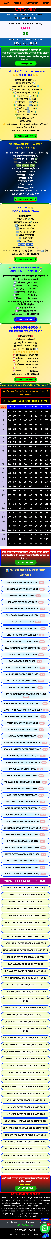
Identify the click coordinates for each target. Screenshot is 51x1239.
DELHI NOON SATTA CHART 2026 (25, 641)
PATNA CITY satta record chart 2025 (25, 1059)
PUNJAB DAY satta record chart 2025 (25, 971)
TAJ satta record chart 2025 (26, 929)
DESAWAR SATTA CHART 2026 (25, 602)
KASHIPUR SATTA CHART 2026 (25, 654)
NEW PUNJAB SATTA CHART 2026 (25, 841)
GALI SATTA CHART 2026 (25, 595)
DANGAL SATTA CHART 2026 (25, 687)
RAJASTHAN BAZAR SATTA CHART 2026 (25, 710)
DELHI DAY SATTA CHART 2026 (25, 775)
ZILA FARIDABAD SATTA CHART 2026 (25, 762)
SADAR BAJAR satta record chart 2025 (25, 1008)
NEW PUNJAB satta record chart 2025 (25, 1142)
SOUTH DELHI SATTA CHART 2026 (25, 801)
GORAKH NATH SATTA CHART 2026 (25, 716)
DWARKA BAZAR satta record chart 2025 (25, 1156)
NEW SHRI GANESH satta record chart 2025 (25, 1086)
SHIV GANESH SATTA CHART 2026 (25, 821)
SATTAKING (32, 3)
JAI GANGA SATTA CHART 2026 (25, 729)
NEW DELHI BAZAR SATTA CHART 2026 (25, 703)
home (7, 1222)
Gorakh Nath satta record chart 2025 (25, 1052)
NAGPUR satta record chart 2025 (25, 1093)
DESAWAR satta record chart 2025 (25, 908)
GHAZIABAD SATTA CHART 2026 (25, 589)
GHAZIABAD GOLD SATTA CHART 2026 (25, 828)
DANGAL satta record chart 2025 (25, 1015)
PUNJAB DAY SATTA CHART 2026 (25, 667)
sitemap (42, 1222)
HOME (5, 3)
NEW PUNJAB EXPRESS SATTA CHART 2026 (25, 695)
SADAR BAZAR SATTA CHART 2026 (25, 628)
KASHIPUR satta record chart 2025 (25, 957)
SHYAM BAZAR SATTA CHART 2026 (25, 874)
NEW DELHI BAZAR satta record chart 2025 (25, 1038)
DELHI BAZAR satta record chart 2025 (25, 915)
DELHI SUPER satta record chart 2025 (25, 1149)
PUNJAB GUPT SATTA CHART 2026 (25, 815)
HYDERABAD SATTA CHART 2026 (25, 834)
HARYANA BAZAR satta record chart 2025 (25, 1079)
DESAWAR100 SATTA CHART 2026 (25, 756)
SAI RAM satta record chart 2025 (25, 1072)
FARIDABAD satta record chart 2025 (25, 888)
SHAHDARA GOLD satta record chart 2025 (25, 1128)
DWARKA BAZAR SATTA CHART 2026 (25, 808)
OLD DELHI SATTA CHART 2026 (25, 681)
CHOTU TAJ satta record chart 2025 (25, 936)
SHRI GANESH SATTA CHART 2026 (25, 615)
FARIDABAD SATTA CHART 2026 (25, 582)
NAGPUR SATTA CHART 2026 (25, 769)
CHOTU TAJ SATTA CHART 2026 (25, 635)
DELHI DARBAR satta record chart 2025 (25, 1169)
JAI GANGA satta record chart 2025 (25, 1065)
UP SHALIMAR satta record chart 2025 (25, 1022)
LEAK (46, 3)
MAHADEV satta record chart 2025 (25, 1107)
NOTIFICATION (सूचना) (25, 1225)
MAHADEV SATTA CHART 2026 (25, 788)
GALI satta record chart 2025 (25, 901)
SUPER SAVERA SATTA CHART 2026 (25, 854)
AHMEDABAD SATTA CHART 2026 (25, 867)
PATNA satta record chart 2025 (25, 964)
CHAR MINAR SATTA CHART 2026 (25, 674)
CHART (17, 3)
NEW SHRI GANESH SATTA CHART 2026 (25, 749)
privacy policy (18, 1222)
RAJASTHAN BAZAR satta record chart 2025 (25, 1045)
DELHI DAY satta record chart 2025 (25, 1100)
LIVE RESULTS (25, 43)
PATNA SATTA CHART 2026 (25, 661)
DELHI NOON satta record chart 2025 (25, 943)
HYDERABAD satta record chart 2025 (25, 1135)
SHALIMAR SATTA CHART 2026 (25, 795)
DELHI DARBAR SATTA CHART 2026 (25, 847)
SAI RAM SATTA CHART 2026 (25, 736)
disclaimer (32, 1222)
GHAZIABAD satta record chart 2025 (25, 895)
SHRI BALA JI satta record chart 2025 (25, 1163)
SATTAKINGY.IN (25, 18)
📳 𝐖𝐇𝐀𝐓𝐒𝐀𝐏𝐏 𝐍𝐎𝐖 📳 (25, 136)
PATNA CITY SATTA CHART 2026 (25, 723)
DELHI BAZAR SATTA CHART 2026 (25, 608)
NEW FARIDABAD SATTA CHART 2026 (25, 648)
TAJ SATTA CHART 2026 (25, 622)
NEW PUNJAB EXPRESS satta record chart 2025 (25, 1030)
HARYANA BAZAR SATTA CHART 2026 (25, 742)
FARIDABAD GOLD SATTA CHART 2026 (25, 782)
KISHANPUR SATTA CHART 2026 (25, 860)
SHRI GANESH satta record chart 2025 (25, 922)
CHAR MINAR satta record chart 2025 (25, 978)
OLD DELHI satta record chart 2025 (25, 985)
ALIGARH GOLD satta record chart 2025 (25, 992)
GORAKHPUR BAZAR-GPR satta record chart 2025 (25, 1000)
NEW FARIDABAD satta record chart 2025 (25, 950)
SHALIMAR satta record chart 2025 (25, 1114)
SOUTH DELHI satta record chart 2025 (25, 1121)
